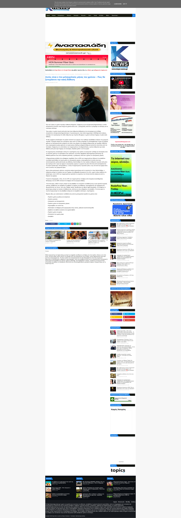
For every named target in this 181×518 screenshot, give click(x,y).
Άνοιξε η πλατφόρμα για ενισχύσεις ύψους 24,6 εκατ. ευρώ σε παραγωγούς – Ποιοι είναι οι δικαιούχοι (94, 489)
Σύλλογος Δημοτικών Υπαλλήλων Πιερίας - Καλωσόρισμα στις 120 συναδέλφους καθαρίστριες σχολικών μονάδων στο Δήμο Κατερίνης (126, 231)
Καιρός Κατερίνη (118, 409)
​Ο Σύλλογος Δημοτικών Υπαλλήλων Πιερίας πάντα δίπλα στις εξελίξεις (125, 238)
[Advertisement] (90, 28)
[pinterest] (129, 317)
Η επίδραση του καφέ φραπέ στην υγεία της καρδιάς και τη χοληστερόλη (62, 482)
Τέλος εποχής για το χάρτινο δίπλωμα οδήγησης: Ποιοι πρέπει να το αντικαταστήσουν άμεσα (125, 264)
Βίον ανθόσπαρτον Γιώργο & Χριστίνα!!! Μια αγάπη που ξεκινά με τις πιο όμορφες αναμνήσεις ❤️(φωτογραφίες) (125, 225)
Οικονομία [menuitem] (76, 15)
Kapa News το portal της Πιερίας (58, 516)
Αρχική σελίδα (48, 74)
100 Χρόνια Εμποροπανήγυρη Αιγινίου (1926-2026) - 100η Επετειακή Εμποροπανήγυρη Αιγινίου (125, 282)
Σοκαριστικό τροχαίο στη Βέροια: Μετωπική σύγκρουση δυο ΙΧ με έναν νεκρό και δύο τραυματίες (125, 244)
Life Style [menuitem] (101, 15)
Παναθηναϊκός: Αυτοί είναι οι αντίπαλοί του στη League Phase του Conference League (123, 488)
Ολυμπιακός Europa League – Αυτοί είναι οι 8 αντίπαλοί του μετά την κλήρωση (124, 482)
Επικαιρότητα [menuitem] (61, 15)
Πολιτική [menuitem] (69, 15)
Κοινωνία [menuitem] (83, 15)
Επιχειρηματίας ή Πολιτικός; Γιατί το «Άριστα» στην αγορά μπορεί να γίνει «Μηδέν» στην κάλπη (125, 340)
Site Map (128, 501)
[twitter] (129, 314)
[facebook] (116, 314)
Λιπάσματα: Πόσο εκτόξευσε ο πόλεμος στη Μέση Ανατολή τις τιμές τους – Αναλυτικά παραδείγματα (93, 495)
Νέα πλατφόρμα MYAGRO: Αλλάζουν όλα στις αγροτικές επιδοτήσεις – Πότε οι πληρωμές (94, 482)
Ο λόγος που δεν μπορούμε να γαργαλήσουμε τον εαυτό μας (73, 241)
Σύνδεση (133, 501)
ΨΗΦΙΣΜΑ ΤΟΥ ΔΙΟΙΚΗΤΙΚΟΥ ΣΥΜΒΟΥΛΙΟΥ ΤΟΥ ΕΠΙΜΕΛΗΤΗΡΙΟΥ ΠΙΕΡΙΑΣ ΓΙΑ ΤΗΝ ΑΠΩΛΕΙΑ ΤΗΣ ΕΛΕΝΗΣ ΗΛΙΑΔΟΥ (125, 257)
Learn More (118, 4)
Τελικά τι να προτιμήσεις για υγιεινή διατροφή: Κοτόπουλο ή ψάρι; (60, 494)
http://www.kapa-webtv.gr (80, 516)
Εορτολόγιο (121, 461)
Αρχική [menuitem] (48, 15)
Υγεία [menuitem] (89, 15)
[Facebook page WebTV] (129, 323)
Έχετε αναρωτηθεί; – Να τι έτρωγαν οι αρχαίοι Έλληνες (61, 488)
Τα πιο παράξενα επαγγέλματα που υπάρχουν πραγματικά (53, 241)
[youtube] (129, 320)
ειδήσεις (89, 70)
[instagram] (116, 320)
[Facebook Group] (116, 323)
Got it (125, 4)
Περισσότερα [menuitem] (115, 15)
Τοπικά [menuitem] (95, 15)
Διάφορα (53, 74)
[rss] (116, 317)
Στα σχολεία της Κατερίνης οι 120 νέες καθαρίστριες (125, 276)
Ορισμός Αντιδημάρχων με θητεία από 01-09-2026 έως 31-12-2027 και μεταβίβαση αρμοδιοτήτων (125, 270)
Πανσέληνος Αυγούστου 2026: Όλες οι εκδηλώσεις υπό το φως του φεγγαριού (125, 250)
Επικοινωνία (121, 501)
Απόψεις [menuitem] (54, 15)
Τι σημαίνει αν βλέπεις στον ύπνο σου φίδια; (125, 374)
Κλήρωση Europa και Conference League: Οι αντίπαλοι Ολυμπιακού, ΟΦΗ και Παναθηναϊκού (124, 495)
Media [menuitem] (107, 15)
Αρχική (115, 501)
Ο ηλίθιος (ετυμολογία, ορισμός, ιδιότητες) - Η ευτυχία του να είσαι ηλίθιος (124, 355)
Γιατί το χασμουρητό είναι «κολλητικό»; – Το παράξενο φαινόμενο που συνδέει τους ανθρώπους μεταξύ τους (98, 241)
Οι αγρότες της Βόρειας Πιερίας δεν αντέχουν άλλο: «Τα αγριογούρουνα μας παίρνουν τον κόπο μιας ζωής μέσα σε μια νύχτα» (125, 362)
